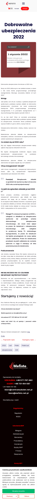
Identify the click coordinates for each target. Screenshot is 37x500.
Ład (10, 345)
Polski (17, 345)
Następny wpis (29, 340)
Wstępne (18, 431)
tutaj (28, 332)
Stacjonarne (18, 454)
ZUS (16, 350)
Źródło (3, 336)
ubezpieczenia (7, 350)
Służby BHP (18, 447)
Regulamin (18, 413)
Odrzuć (26, 496)
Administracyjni (18, 434)
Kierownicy (18, 437)
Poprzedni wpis (8, 340)
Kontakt (17, 8)
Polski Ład (25, 345)
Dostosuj (10, 496)
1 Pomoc (18, 451)
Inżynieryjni (18, 444)
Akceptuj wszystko (18, 491)
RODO (18, 417)
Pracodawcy (18, 441)
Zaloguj (25, 8)
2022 (4, 345)
